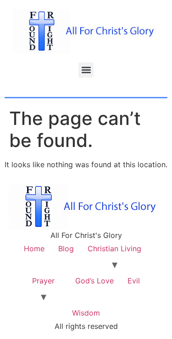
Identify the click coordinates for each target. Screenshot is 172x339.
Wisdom (86, 312)
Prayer (43, 280)
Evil (134, 280)
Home (34, 248)
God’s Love (94, 280)
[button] (86, 70)
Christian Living (114, 248)
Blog (66, 248)
